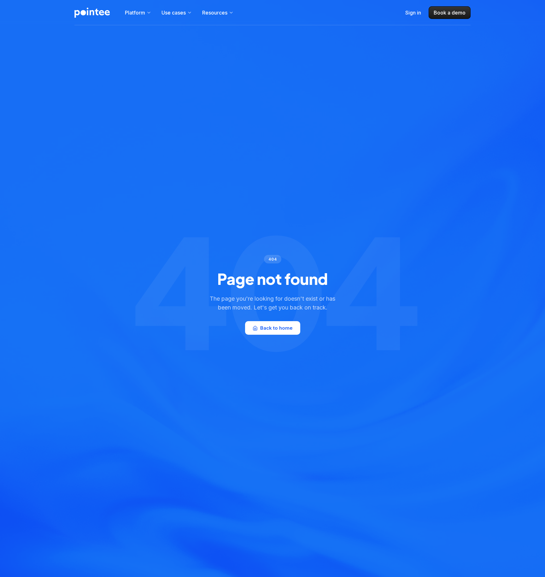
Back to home (276, 328)
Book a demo (450, 12)
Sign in (413, 12)
